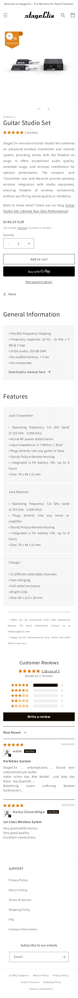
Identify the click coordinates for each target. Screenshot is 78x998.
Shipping (22, 227)
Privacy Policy (18, 880)
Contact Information (23, 929)
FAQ (11, 919)
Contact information (41, 988)
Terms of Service (20, 900)
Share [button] (12, 294)
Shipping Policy (19, 910)
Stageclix (23, 975)
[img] (13, 745)
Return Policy (18, 890)
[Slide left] (29, 109)
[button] (5, 15)
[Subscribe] (63, 957)
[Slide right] (48, 109)
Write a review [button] (39, 716)
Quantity (8, 235)
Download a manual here (27, 372)
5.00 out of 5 (50, 671)
